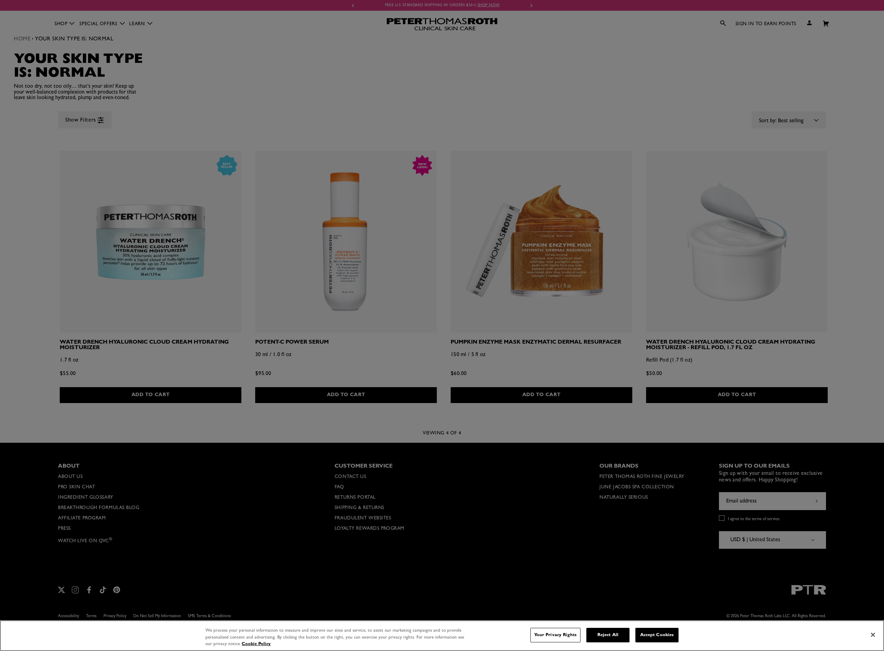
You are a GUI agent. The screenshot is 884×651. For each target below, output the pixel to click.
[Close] (873, 634)
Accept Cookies (657, 635)
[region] (442, 635)
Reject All (607, 635)
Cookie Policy (256, 644)
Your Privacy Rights (555, 635)
